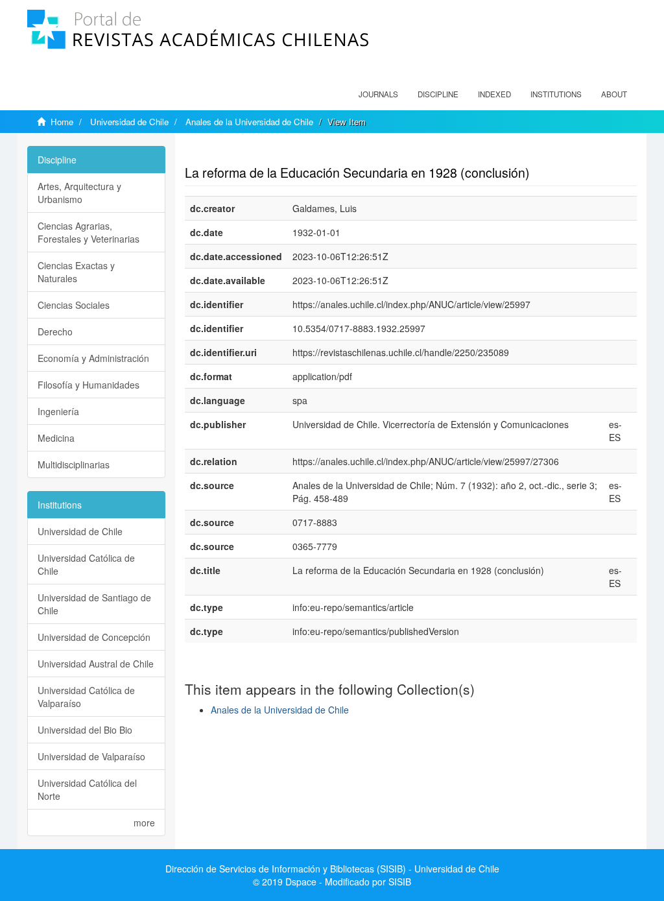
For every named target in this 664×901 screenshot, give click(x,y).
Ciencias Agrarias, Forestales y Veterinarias (88, 232)
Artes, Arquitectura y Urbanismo (79, 193)
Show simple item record (235, 152)
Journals (378, 94)
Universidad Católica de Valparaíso (86, 697)
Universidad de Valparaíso (91, 756)
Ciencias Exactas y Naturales (76, 272)
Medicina (56, 437)
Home (62, 121)
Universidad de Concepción (94, 637)
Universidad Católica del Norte (87, 789)
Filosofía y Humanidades (88, 384)
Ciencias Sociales (74, 304)
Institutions (556, 94)
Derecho (55, 331)
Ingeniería (58, 411)
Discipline (438, 94)
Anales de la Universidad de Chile (249, 121)
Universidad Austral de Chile (96, 663)
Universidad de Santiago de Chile (94, 604)
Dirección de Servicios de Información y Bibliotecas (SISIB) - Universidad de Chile (332, 868)
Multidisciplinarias (74, 464)
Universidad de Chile (129, 121)
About (614, 94)
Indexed (494, 94)
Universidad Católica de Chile (86, 564)
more (144, 822)
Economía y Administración (93, 358)
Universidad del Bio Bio (85, 729)
